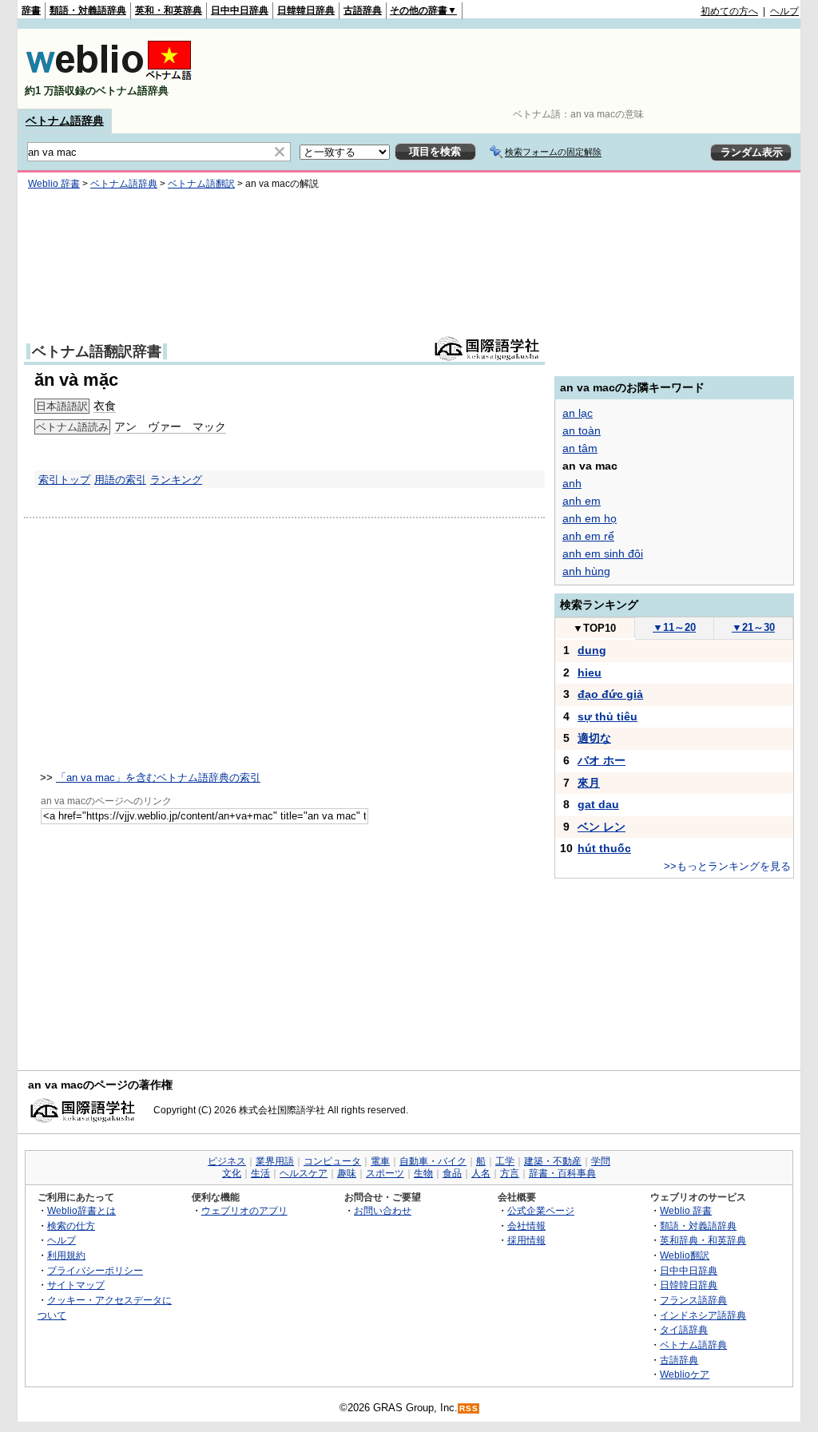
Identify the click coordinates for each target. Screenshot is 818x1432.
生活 (260, 1173)
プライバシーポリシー (95, 1270)
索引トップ (64, 480)
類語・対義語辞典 (88, 10)
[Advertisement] (508, 69)
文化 (231, 1173)
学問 (600, 1161)
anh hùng (586, 571)
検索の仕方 (71, 1225)
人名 (480, 1173)
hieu (590, 672)
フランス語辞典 (693, 1300)
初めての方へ (729, 11)
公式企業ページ (540, 1210)
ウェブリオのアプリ (244, 1210)
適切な (594, 738)
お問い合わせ (382, 1210)
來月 (589, 782)
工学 (504, 1161)
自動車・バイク (433, 1161)
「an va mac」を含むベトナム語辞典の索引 (158, 777)
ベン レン (601, 826)
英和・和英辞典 (168, 10)
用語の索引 (120, 480)
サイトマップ (76, 1284)
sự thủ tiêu (607, 716)
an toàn (581, 430)
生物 (423, 1173)
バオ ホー (601, 760)
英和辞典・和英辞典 (703, 1240)
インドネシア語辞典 (703, 1315)
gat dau (598, 804)
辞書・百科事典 (562, 1173)
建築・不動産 (553, 1161)
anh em (581, 500)
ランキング (176, 480)
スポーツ (385, 1173)
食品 (452, 1173)
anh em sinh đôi (602, 553)
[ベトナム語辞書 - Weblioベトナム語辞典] (109, 77)
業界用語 (275, 1161)
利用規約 (66, 1255)
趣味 (346, 1173)
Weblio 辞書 (54, 183)
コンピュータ (332, 1161)
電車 (380, 1161)
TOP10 (594, 628)
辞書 (31, 10)
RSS (468, 1408)
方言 (509, 1173)
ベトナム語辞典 (65, 120)
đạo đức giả (610, 694)
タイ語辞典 (684, 1329)
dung (592, 650)
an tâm (580, 448)
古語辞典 (362, 10)
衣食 (104, 405)
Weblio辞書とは (81, 1210)
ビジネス (227, 1161)
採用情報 (526, 1240)
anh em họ (589, 518)
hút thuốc (604, 848)
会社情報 (526, 1225)
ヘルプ (784, 11)
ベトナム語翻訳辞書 (96, 351)
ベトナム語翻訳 (201, 183)
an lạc (577, 413)
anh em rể (588, 536)
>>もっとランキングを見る (727, 866)
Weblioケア (684, 1374)
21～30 (753, 627)
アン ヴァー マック (170, 426)
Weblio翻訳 (684, 1255)
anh (572, 483)
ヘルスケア (304, 1173)
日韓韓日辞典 (306, 10)
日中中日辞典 (239, 10)
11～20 (674, 627)
